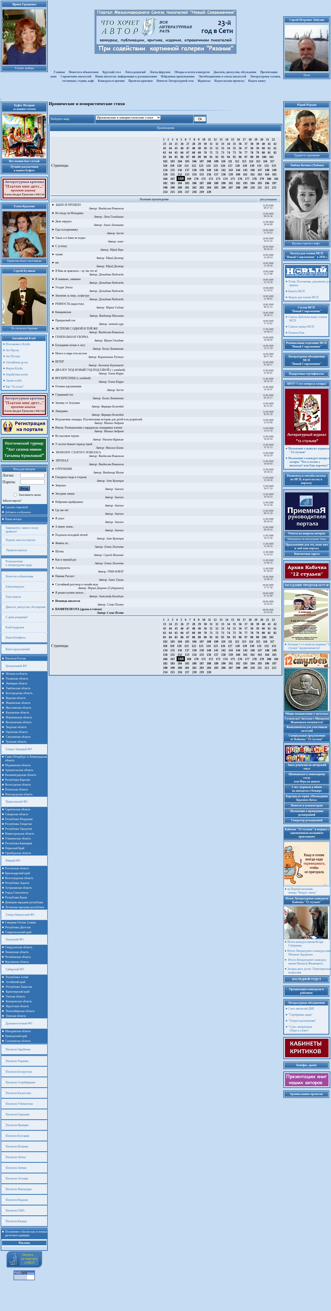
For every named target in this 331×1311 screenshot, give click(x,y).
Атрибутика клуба (17, 374)
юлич (121, 241)
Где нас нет (62, 510)
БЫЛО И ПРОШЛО (68, 205)
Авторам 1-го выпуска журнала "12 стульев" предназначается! (309, 646)
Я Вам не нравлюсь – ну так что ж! (76, 271)
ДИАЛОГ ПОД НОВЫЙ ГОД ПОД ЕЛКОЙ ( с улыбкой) (90, 370)
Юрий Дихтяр (115, 258)
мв (57, 262)
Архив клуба (14, 380)
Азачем (119, 489)
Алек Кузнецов (115, 480)
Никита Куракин (113, 439)
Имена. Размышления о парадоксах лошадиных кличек (88, 427)
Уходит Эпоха (63, 287)
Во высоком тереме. (67, 436)
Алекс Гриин (116, 579)
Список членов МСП (301, 326)
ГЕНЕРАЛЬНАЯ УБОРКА (71, 337)
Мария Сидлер (115, 307)
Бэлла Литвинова (113, 348)
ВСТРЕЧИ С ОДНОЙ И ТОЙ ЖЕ (76, 328)
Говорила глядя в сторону (71, 477)
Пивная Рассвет (64, 576)
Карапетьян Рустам (111, 357)
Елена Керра (116, 373)
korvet (120, 233)
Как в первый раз (65, 559)
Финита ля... (62, 543)
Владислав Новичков (111, 208)
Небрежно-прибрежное (69, 502)
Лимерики (61, 411)
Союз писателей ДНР (301, 1008)
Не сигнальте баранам (24, 328)
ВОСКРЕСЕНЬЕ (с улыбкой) (73, 378)
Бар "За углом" (15, 386)
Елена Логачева (114, 546)
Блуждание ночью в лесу (70, 345)
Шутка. (59, 551)
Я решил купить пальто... (70, 592)
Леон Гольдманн (114, 216)
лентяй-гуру (116, 324)
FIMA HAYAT (116, 571)
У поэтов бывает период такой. (74, 444)
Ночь (307, 75)
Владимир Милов (113, 472)
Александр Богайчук (111, 596)
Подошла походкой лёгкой (71, 535)
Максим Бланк (115, 447)
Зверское (60, 485)
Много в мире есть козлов (71, 353)
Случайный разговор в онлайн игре (76, 584)
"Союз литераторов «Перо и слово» (300, 1028)
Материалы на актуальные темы (306, 539)
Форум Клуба (14, 368)
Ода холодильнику (66, 229)
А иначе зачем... (65, 526)
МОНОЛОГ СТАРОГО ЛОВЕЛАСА (78, 452)
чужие (59, 254)
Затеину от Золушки (67, 403)
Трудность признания (307, 155)
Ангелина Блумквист (111, 365)
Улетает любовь (24, 68)
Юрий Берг (117, 249)
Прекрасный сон (65, 320)
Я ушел (59, 518)
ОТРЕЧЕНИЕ (63, 469)
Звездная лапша (64, 493)
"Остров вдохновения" (302, 1020)
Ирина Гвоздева (114, 340)
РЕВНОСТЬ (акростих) (69, 304)
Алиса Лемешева (113, 225)
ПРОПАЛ (61, 460)
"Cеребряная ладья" (300, 1014)
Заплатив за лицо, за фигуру (72, 295)
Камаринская (63, 312)
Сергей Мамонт (113, 555)
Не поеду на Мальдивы (69, 213)
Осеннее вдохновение (68, 386)
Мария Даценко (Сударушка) (106, 588)
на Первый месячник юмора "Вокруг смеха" (301, 890)
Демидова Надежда (111, 274)
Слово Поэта (115, 604)
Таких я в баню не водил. (70, 238)
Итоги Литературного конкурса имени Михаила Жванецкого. (306, 961)
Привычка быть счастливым (24, 261)
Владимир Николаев (111, 315)
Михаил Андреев (114, 423)
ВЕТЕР (59, 361)
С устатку (61, 246)
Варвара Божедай (112, 406)
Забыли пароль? (12, 500)
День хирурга (63, 221)
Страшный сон (64, 394)
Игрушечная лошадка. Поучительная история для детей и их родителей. (99, 419)
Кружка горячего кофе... (307, 243)
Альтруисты (62, 568)
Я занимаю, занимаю (68, 279)
